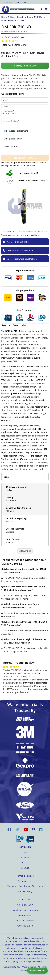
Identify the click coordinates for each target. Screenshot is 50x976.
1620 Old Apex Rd (25, 920)
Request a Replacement (17, 130)
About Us (25, 857)
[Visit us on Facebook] (9, 829)
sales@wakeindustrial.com (24, 258)
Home (4, 17)
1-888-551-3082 (20, 2)
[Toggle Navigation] (46, 9)
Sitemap (25, 867)
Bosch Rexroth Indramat (21, 17)
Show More (25, 551)
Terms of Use (25, 881)
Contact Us (25, 862)
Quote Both (11, 146)
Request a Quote (37, 970)
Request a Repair (14, 138)
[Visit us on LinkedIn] (41, 829)
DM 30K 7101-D (17, 20)
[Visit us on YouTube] (25, 829)
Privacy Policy (25, 891)
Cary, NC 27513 (25, 925)
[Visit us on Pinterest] (33, 829)
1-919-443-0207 (6, 2)
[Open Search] (40, 9)
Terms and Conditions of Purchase (25, 886)
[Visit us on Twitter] (17, 829)
